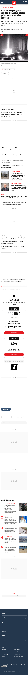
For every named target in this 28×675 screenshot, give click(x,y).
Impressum (4, 649)
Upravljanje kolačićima (18, 656)
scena (3, 635)
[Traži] (26, 2)
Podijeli (4, 73)
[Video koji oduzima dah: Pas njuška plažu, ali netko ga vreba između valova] (23, 549)
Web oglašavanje (5, 654)
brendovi (4, 640)
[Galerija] (14, 48)
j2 (2, 622)
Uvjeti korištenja (17, 649)
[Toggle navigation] (2, 2)
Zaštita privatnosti (5, 651)
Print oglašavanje (17, 654)
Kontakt (3, 656)
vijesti (3, 613)
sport (3, 617)
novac (3, 626)
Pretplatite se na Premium (19, 665)
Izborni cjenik (16, 651)
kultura (4, 631)
